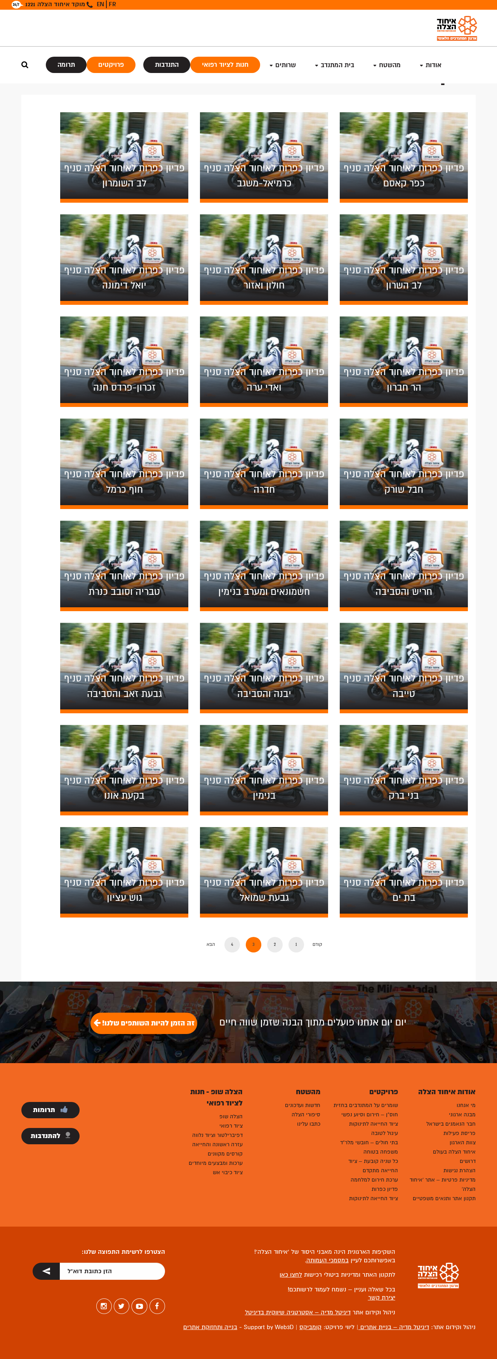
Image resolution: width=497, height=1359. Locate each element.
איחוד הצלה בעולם (454, 1152)
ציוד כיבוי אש (228, 1172)
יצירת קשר (381, 1298)
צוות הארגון (463, 1142)
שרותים (285, 65)
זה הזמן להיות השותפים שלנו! (148, 1023)
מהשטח (390, 65)
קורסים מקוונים (225, 1153)
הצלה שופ (231, 1116)
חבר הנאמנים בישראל (451, 1124)
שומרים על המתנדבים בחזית (366, 1105)
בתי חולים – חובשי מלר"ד (369, 1142)
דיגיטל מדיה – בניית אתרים (393, 1327)
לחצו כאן (291, 1275)
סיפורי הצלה (306, 1114)
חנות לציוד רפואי (225, 65)
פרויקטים (111, 65)
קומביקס (310, 1327)
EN (100, 4)
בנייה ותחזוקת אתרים (210, 1327)
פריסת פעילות (459, 1133)
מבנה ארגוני (462, 1114)
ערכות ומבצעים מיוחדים (216, 1163)
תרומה (66, 65)
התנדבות (167, 65)
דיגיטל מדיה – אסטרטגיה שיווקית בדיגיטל (298, 1312)
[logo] (457, 28)
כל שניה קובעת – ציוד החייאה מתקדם (373, 1166)
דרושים (468, 1161)
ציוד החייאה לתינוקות (373, 1124)
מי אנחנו (466, 1105)
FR (112, 4)
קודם (317, 944)
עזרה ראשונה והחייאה (217, 1144)
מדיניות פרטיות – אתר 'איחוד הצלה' (443, 1184)
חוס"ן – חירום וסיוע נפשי (369, 1114)
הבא (211, 944)
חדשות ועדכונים (302, 1105)
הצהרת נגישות (459, 1170)
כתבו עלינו (308, 1124)
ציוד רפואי (231, 1126)
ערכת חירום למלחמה (374, 1180)
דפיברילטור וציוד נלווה (217, 1135)
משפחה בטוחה (380, 1152)
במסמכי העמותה (327, 1260)
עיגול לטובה (384, 1133)
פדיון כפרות (385, 1189)
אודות (433, 65)
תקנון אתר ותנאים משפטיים (444, 1198)
